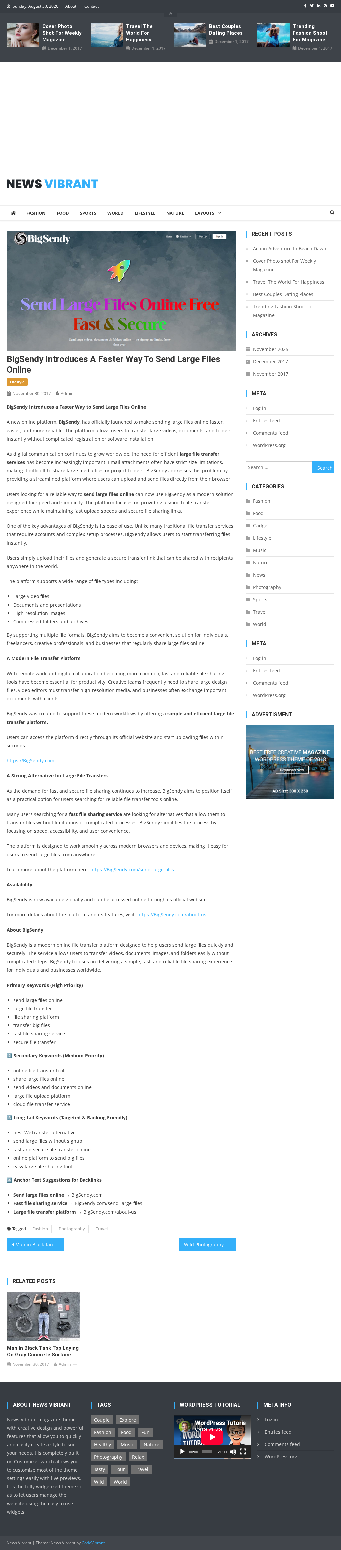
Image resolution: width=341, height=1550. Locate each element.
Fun (145, 1432)
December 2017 (270, 361)
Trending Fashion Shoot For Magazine (310, 33)
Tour (120, 1469)
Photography (72, 1229)
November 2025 (270, 349)
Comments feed (270, 433)
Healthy (102, 1444)
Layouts (204, 213)
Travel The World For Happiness (139, 33)
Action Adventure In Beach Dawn (289, 248)
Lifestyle (145, 213)
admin (67, 393)
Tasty (99, 1469)
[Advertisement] (170, 112)
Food (63, 213)
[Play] (182, 1451)
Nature (175, 213)
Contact (91, 6)
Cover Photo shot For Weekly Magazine (62, 33)
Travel (102, 1229)
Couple (102, 1420)
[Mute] (233, 1451)
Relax (138, 1457)
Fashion (36, 213)
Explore (127, 1420)
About (70, 6)
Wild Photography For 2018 (210, 1244)
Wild (99, 1482)
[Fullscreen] (243, 1451)
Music (259, 550)
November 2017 (270, 374)
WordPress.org (269, 445)
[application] (212, 1437)
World (115, 213)
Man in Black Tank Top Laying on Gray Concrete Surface (39, 1244)
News (259, 575)
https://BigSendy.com (30, 760)
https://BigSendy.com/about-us (171, 914)
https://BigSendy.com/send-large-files (132, 869)
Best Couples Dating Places (226, 29)
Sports (88, 213)
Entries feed (266, 420)
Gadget (261, 525)
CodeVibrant (93, 1543)
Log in (259, 408)
